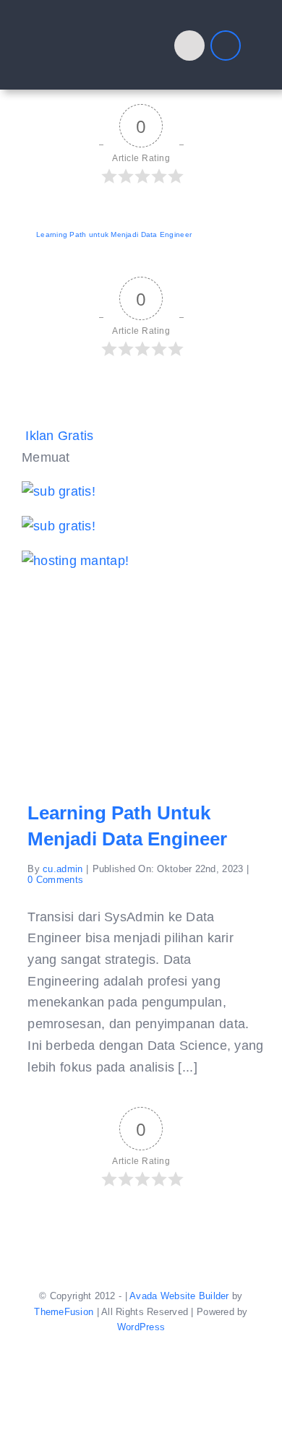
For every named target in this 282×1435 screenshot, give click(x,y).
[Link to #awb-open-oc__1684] (225, 45)
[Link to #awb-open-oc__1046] (189, 45)
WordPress (141, 1327)
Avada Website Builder (179, 1295)
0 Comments (55, 879)
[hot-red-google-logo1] (86, 24)
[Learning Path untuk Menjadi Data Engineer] (141, 595)
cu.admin (62, 868)
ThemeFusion (63, 1311)
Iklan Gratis (59, 435)
